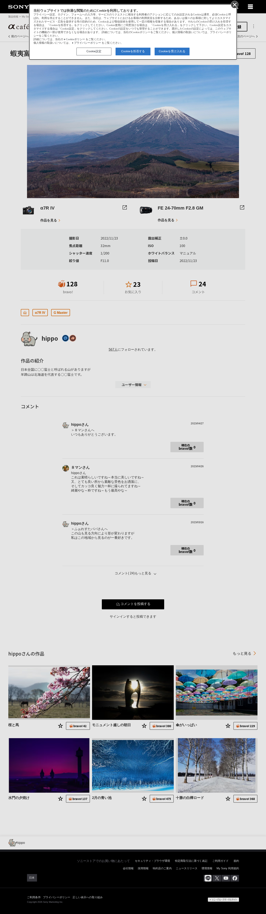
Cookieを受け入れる (172, 51)
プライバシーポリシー (87, 42)
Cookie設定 (93, 51)
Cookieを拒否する (133, 51)
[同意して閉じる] (234, 4)
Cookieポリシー (75, 39)
